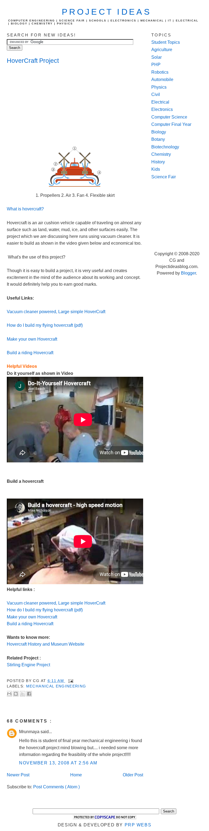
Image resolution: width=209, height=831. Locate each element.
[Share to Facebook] (29, 693)
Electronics (162, 109)
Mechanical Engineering (56, 686)
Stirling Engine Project (28, 664)
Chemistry (161, 154)
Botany (158, 139)
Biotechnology (165, 147)
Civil (155, 94)
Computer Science (169, 117)
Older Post (133, 775)
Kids (155, 169)
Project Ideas (106, 12)
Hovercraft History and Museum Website (45, 644)
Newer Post (18, 775)
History (158, 162)
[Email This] (9, 693)
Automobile (162, 79)
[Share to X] (22, 693)
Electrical (160, 102)
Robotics (159, 72)
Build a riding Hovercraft (30, 352)
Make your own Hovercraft (32, 339)
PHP (156, 64)
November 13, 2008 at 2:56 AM (58, 763)
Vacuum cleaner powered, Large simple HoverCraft (56, 311)
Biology (158, 132)
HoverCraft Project (33, 60)
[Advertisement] (50, 105)
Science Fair (163, 177)
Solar (156, 57)
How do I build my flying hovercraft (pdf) (45, 325)
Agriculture (161, 49)
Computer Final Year (171, 124)
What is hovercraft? (25, 209)
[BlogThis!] (16, 693)
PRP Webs (138, 825)
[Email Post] (69, 681)
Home (76, 775)
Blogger (188, 273)
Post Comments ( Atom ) (56, 787)
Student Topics (165, 42)
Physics (159, 87)
